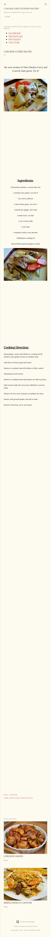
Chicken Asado (13, 856)
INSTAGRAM (16, 36)
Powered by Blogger (27, 922)
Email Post (13, 795)
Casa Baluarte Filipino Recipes (21, 8)
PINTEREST (15, 39)
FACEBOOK (15, 33)
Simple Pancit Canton (18, 902)
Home (7, 17)
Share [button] (6, 795)
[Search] (45, 3)
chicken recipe (14, 798)
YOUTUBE (14, 42)
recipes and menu (26, 798)
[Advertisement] (25, 146)
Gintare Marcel (32, 926)
